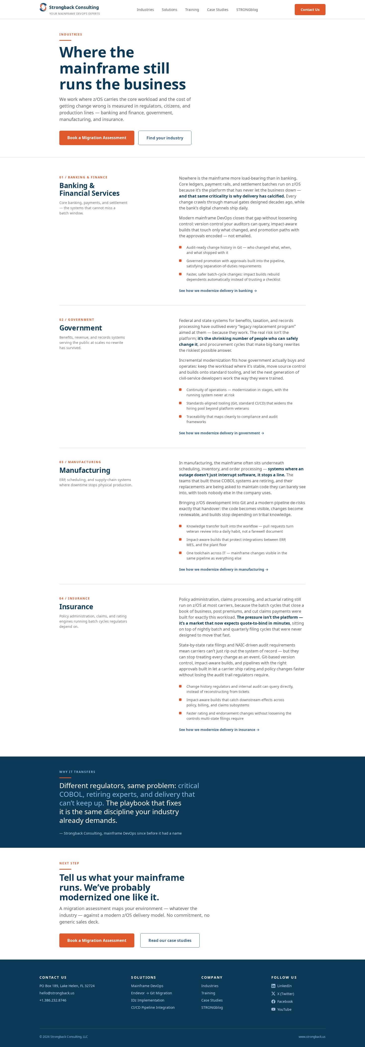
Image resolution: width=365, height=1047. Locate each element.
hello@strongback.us (56, 993)
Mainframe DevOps (147, 985)
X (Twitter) (285, 993)
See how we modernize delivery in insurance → (219, 729)
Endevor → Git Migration (151, 993)
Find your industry (164, 138)
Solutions (169, 9)
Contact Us (310, 9)
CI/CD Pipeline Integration (153, 1007)
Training (192, 9)
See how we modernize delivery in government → (221, 433)
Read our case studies (169, 940)
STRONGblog (247, 9)
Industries (145, 9)
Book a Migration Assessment (96, 137)
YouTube (284, 1009)
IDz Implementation (147, 1000)
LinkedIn (284, 985)
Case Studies (217, 9)
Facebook (285, 1001)
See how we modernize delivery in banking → (218, 290)
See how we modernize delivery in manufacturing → (223, 569)
